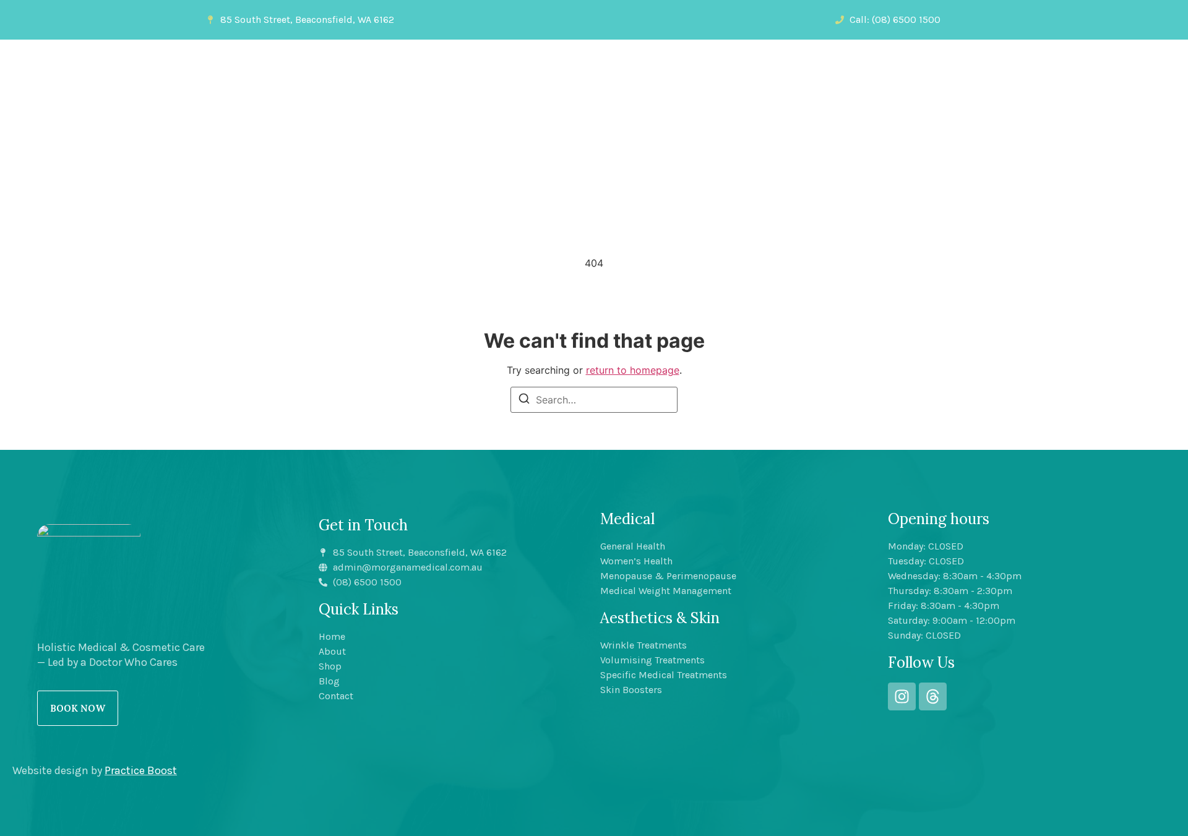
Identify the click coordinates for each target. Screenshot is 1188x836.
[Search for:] (594, 400)
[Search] (524, 400)
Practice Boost (141, 770)
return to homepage (632, 370)
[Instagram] (902, 696)
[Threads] (933, 696)
